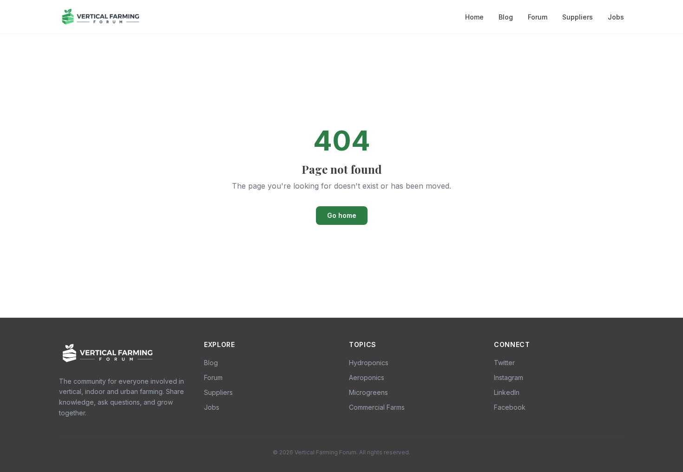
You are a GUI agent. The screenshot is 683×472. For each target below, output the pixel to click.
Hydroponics (368, 363)
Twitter (504, 363)
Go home (341, 215)
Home (474, 17)
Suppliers (577, 17)
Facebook (509, 407)
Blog (506, 17)
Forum (537, 17)
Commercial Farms (377, 407)
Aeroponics (366, 377)
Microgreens (368, 392)
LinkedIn (506, 392)
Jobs (616, 17)
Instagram (508, 377)
